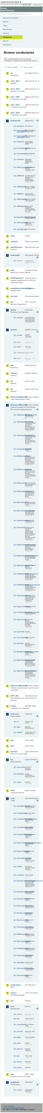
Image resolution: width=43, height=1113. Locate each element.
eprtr (12, 270)
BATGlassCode (21, 483)
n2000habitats (21, 187)
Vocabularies (7, 37)
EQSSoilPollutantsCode (21, 565)
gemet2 (13, 330)
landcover (14, 714)
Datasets (6, 22)
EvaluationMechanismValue (21, 834)
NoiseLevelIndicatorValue (21, 906)
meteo (19, 1043)
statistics (20, 1049)
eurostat (13, 296)
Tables (5, 25)
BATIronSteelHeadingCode (21, 511)
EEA (11, 2)
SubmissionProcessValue (21, 968)
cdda (12, 236)
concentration (21, 1024)
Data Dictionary (19, 14)
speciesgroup (21, 229)
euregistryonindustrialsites (17, 288)
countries (20, 317)
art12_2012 (15, 81)
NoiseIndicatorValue (21, 899)
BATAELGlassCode (21, 456)
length (19, 1037)
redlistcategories (21, 222)
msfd (12, 790)
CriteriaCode (21, 527)
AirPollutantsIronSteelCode (21, 435)
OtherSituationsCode (21, 595)
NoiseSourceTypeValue (21, 913)
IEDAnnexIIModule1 (17, 397)
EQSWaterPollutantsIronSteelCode (21, 585)
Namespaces (7, 45)
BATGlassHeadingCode (21, 491)
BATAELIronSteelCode (21, 469)
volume (19, 1067)
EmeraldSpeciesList (21, 148)
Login (26, 5)
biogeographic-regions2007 (21, 131)
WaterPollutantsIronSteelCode (21, 671)
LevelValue (20, 875)
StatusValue (21, 962)
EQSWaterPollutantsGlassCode (21, 574)
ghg (12, 365)
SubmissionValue (21, 975)
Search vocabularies (12, 67)
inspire (13, 706)
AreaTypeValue (21, 813)
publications (15, 985)
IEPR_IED (14, 696)
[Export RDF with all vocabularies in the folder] (37, 121)
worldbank (14, 1082)
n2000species (21, 206)
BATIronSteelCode (21, 502)
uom (12, 1006)
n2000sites (20, 194)
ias (11, 381)
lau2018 (13, 752)
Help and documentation (10, 18)
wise (12, 1074)
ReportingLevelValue (21, 941)
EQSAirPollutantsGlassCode (21, 545)
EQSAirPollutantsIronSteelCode (21, 556)
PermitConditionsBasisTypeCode (21, 612)
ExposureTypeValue (21, 851)
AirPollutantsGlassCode (21, 422)
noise (12, 798)
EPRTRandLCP (16, 278)
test (12, 1001)
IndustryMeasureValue (21, 858)
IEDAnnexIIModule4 (17, 686)
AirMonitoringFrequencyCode (21, 415)
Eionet (11, 14)
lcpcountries (21, 767)
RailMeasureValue (21, 934)
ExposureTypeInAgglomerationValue (21, 843)
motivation (20, 159)
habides (13, 373)
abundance (20, 126)
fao (11, 302)
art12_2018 (15, 89)
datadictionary (16, 247)
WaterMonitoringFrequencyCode (21, 652)
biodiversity (15, 121)
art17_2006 (15, 97)
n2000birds (20, 176)
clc (18, 721)
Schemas (6, 33)
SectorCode (20, 632)
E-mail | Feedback (8, 1106)
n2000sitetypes (21, 199)
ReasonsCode (21, 619)
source (19, 347)
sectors (19, 782)
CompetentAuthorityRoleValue (21, 819)
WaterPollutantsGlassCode (21, 660)
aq (11, 73)
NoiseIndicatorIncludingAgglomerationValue (21, 881)
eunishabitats (21, 153)
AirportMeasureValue (21, 806)
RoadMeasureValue (21, 948)
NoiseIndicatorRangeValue (21, 892)
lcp (11, 759)
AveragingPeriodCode (21, 449)
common (14, 242)
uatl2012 (19, 732)
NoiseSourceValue (21, 920)
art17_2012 (15, 105)
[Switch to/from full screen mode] (30, 5)
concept (19, 335)
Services (5, 41)
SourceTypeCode (21, 637)
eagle (18, 727)
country (19, 1090)
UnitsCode (20, 643)
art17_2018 (15, 113)
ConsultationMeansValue (21, 827)
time (18, 1056)
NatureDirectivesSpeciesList (21, 217)
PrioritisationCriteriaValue (21, 927)
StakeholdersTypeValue (21, 955)
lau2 (12, 746)
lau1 (12, 740)
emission (20, 1031)
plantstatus (20, 774)
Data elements (7, 29)
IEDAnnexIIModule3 (17, 405)
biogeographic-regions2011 (21, 136)
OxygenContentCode (21, 606)
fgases (13, 310)
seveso (13, 993)
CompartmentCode (21, 520)
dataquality (20, 142)
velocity (19, 1062)
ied (11, 389)
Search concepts (28, 67)
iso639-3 (19, 866)
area (18, 1019)
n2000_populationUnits (21, 167)
